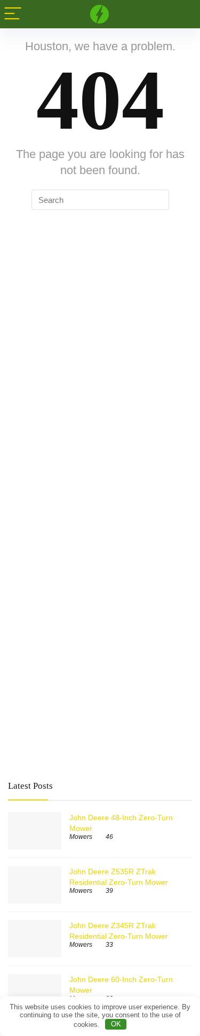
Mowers (80, 837)
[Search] (183, 14)
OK (116, 1024)
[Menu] (13, 14)
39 (109, 890)
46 (109, 837)
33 (109, 944)
